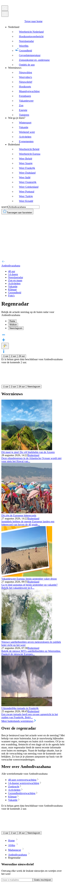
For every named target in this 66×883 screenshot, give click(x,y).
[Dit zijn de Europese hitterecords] (26, 512)
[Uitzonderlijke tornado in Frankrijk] (26, 705)
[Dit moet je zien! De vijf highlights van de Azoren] (26, 449)
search (4, 206)
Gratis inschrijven (42, 880)
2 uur (13, 356)
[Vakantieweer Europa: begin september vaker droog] (26, 575)
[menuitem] (36, 46)
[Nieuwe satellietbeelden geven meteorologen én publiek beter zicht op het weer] (26, 639)
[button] (33, 351)
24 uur (22, 356)
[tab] (36, 321)
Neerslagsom (33, 386)
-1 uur (5, 356)
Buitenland (33, 455)
